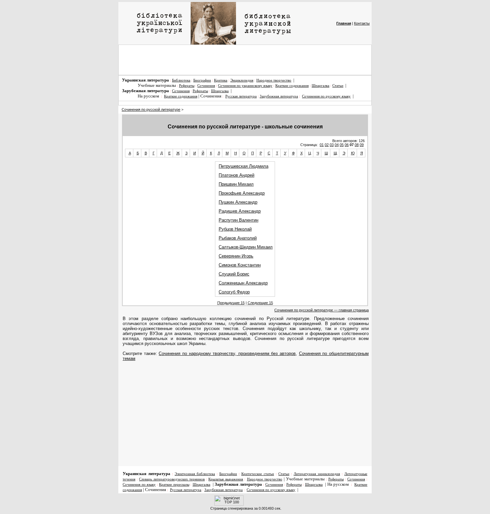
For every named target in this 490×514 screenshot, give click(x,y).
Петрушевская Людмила (243, 166)
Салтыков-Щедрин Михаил (246, 247)
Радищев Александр (240, 211)
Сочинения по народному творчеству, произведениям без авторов (227, 353)
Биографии (202, 80)
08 (357, 145)
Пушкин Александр (238, 202)
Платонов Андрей (236, 175)
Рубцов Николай (235, 229)
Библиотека (181, 80)
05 (342, 145)
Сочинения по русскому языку (326, 96)
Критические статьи (257, 474)
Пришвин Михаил (236, 184)
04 (337, 145)
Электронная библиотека (195, 474)
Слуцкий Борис (234, 273)
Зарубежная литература (279, 96)
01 (322, 145)
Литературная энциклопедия (317, 474)
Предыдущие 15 (231, 303)
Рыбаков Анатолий (238, 238)
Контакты (362, 23)
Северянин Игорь (236, 256)
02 (327, 145)
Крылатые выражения (225, 479)
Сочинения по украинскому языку (245, 85)
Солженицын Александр (243, 282)
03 (332, 145)
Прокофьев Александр (242, 193)
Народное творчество (273, 80)
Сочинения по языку (139, 484)
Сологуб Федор (234, 291)
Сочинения (206, 85)
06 (347, 145)
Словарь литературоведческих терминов (172, 479)
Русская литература (241, 96)
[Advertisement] (245, 60)
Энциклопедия (241, 80)
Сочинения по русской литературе (151, 109)
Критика (220, 80)
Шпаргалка (320, 85)
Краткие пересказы (174, 484)
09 (362, 145)
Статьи (337, 85)
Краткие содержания (292, 85)
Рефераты (186, 85)
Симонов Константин (240, 264)
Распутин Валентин (238, 220)
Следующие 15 (260, 303)
